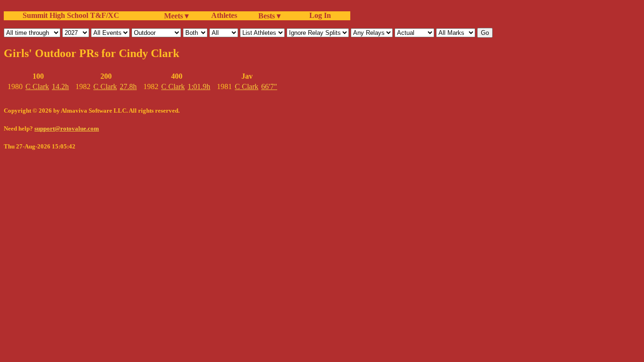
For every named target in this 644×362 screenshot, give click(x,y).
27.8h (128, 86)
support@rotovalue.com (66, 128)
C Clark (37, 86)
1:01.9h (199, 86)
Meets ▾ (176, 16)
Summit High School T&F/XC (71, 15)
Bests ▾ (269, 16)
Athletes (224, 15)
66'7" (269, 86)
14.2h (60, 86)
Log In (318, 15)
